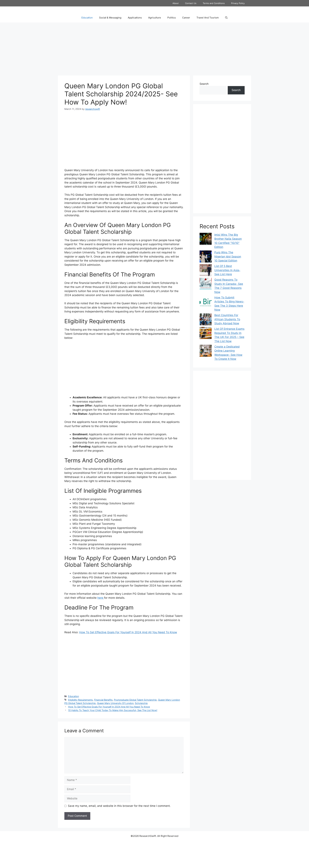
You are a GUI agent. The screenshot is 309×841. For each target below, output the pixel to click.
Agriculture (154, 17)
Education (87, 17)
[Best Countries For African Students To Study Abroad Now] (206, 320)
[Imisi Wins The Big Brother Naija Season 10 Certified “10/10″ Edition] (206, 239)
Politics (171, 17)
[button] (226, 17)
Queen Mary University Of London (115, 703)
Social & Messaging (110, 17)
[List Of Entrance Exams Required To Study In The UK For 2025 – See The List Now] (206, 333)
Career (186, 17)
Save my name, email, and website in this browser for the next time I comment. (119, 805)
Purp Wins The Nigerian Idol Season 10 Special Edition (227, 256)
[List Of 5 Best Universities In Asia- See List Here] (206, 270)
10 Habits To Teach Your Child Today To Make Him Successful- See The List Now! (112, 710)
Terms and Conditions (214, 3)
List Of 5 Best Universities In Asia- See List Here (227, 270)
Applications (135, 17)
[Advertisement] (154, 48)
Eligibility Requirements (80, 699)
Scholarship (141, 703)
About (176, 3)
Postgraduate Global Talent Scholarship (135, 699)
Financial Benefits (103, 699)
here (100, 597)
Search (204, 83)
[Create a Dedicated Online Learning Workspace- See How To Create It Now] (206, 351)
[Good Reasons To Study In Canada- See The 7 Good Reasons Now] (206, 284)
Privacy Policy (238, 3)
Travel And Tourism (208, 17)
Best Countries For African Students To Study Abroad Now (227, 319)
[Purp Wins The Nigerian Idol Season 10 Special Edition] (206, 257)
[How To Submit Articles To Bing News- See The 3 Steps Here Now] (206, 302)
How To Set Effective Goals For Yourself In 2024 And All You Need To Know (128, 632)
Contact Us (190, 3)
